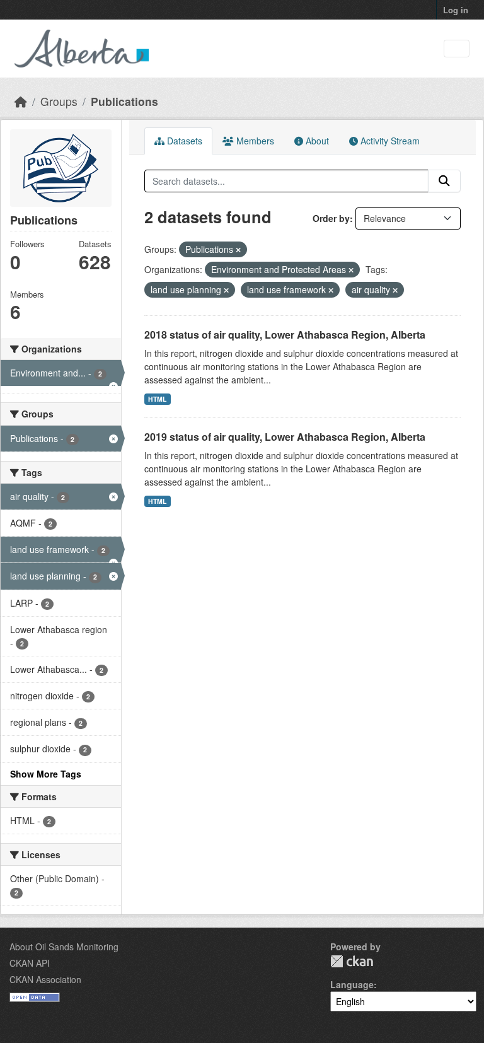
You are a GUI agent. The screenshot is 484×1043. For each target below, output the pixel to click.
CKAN (351, 961)
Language (352, 984)
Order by (331, 218)
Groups (59, 101)
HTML (157, 399)
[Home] (20, 101)
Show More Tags (45, 773)
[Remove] (238, 250)
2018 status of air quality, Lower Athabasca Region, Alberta (284, 334)
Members (254, 140)
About (316, 140)
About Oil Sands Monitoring (63, 946)
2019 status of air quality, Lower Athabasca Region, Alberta (284, 436)
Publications (124, 101)
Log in (455, 10)
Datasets (183, 140)
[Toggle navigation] (457, 49)
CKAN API (29, 963)
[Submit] (444, 181)
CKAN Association (45, 979)
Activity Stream (389, 140)
